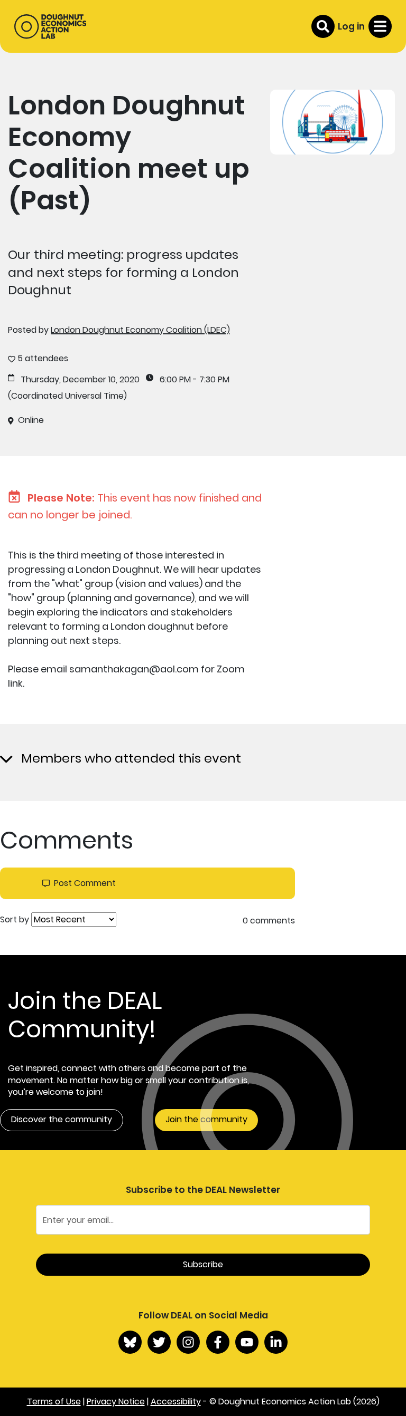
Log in (351, 26)
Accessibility (176, 1401)
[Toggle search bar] (323, 26)
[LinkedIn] (276, 1342)
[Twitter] (159, 1342)
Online (31, 420)
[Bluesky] (130, 1342)
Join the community (206, 1119)
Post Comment (85, 883)
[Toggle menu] (380, 26)
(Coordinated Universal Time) (67, 396)
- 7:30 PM (211, 380)
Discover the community (61, 1119)
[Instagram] (188, 1342)
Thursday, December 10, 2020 (80, 380)
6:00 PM (175, 380)
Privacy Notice (116, 1401)
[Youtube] (247, 1342)
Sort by (14, 920)
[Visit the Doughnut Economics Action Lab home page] (50, 26)
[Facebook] (217, 1342)
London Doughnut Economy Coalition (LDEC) (140, 330)
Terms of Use (54, 1401)
